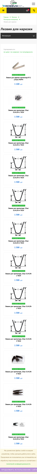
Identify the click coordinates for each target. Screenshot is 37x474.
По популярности (26, 52)
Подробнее (18, 72)
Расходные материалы (11, 19)
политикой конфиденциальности (18, 464)
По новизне (15, 52)
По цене (7, 52)
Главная (6, 17)
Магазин (14, 17)
